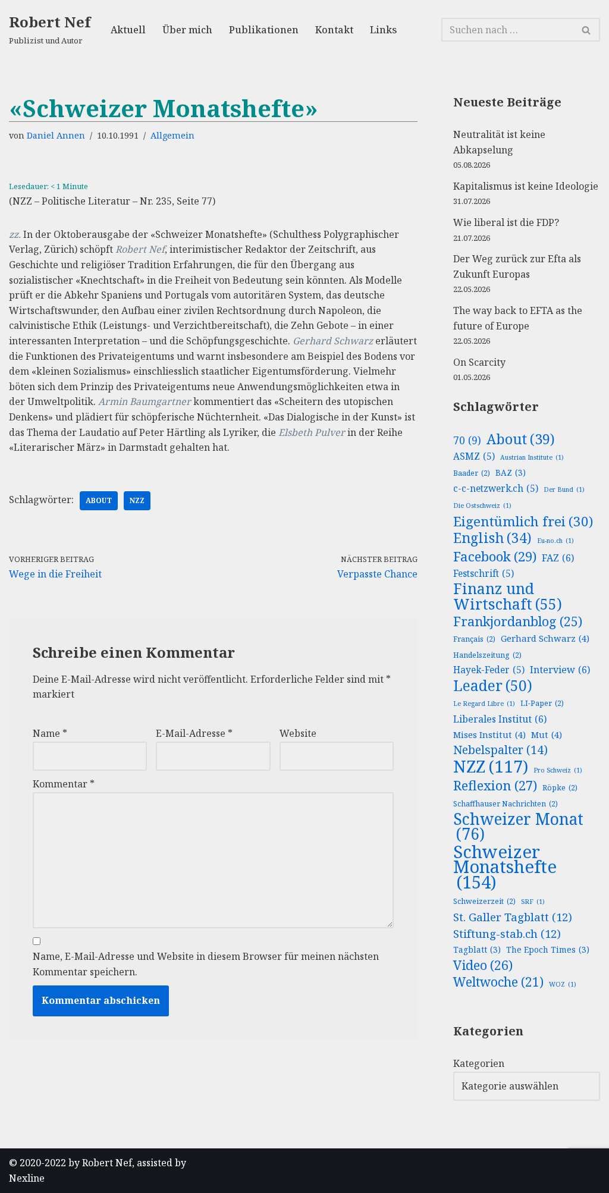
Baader (471, 473)
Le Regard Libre (484, 703)
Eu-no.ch (555, 540)
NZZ (137, 500)
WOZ (562, 984)
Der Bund (564, 489)
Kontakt (334, 29)
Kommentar (64, 783)
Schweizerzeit (484, 901)
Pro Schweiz (557, 770)
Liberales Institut (500, 719)
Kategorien (478, 1063)
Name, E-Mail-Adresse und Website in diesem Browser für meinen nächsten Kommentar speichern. (206, 964)
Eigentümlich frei (523, 521)
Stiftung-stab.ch (507, 933)
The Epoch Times (547, 949)
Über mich (187, 29)
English (492, 538)
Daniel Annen (56, 135)
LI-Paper (542, 703)
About (99, 500)
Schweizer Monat (518, 827)
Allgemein (172, 135)
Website (298, 733)
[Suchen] (586, 30)
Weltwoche (498, 982)
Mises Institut (489, 734)
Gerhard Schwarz (545, 638)
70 (467, 440)
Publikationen (264, 29)
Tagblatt (477, 949)
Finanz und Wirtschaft (507, 596)
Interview (560, 669)
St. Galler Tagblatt (512, 916)
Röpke (559, 788)
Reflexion (495, 785)
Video (483, 965)
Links (383, 29)
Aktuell (128, 29)
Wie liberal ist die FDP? (506, 222)
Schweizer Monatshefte (505, 867)
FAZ (558, 557)
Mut (546, 734)
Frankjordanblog (517, 621)
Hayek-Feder (489, 670)
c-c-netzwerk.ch (495, 488)
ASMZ (474, 456)
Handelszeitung (487, 655)
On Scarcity (479, 362)
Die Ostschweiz (482, 505)
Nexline (27, 1178)
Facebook (494, 556)
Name (50, 733)
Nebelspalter (500, 750)
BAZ (510, 472)
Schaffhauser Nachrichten (505, 804)
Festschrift (483, 573)
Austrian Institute (532, 457)
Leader (492, 685)
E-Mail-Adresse (194, 733)
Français (474, 639)
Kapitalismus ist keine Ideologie (525, 186)
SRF (533, 901)
